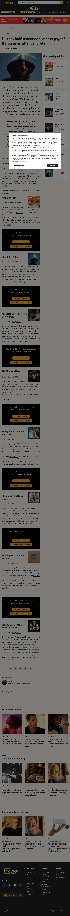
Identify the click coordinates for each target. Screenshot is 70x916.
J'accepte (52, 165)
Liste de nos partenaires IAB (18, 161)
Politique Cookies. (19, 151)
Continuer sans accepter (53, 134)
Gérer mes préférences (18, 165)
